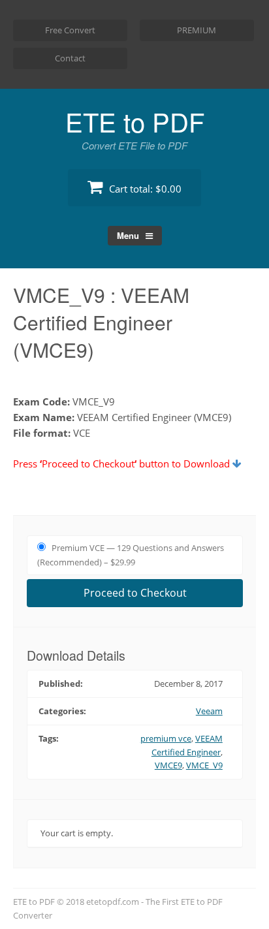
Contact (70, 58)
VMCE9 (168, 765)
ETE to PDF (134, 121)
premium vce (165, 738)
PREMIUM (196, 30)
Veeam (209, 711)
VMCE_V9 (204, 765)
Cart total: (144, 188)
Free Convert (70, 30)
